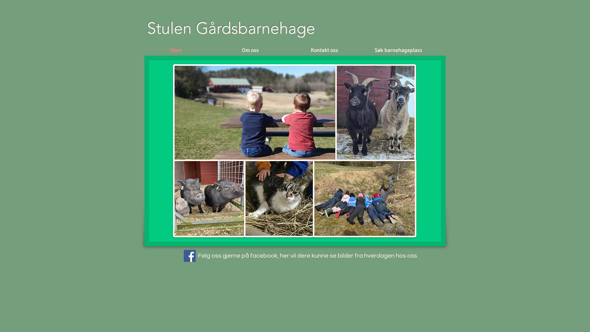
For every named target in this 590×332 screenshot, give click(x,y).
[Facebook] (190, 256)
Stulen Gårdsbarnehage (233, 28)
